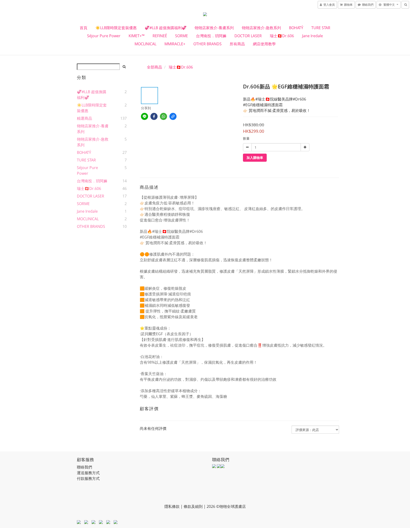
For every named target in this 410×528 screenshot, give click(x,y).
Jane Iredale (312, 35)
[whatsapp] (163, 116)
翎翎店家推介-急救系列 (261, 27)
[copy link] (173, 116)
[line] (144, 116)
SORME (181, 35)
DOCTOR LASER (248, 35)
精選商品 (84, 118)
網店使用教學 (264, 43)
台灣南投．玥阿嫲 (211, 35)
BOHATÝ (296, 27)
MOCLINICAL (145, 43)
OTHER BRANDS (207, 43)
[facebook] (154, 116)
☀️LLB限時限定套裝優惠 (116, 27)
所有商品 (237, 43)
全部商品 (154, 67)
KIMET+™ (136, 35)
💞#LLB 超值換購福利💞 (165, 27)
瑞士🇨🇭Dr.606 (282, 35)
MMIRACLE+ (174, 43)
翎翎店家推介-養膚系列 (214, 27)
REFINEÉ (160, 35)
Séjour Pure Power (104, 35)
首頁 (83, 27)
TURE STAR (320, 27)
